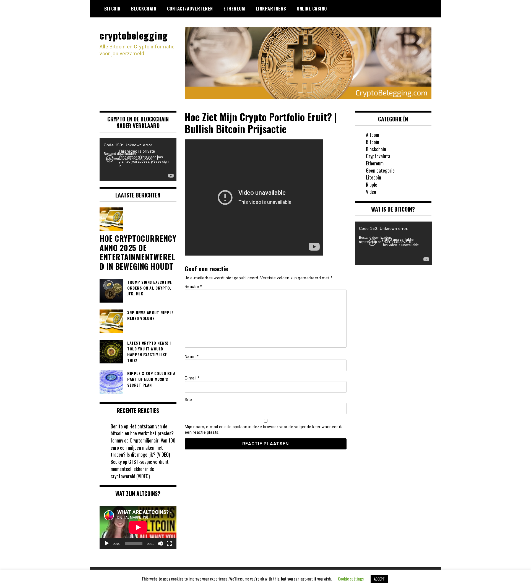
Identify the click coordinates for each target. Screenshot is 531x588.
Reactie (193, 286)
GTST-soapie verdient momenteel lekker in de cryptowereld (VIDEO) (140, 468)
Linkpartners (271, 8)
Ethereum (234, 8)
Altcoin (372, 134)
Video (371, 191)
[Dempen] (160, 543)
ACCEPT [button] (379, 579)
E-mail (192, 378)
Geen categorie (380, 170)
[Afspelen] (107, 543)
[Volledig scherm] (169, 543)
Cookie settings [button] (351, 579)
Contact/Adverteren (190, 8)
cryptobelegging (134, 35)
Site (188, 399)
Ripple (371, 184)
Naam (192, 356)
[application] (138, 159)
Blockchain (143, 8)
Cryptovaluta (378, 156)
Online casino (312, 8)
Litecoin (373, 177)
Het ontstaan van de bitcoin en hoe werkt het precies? (142, 430)
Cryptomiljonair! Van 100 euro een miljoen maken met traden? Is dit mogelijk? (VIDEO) (143, 447)
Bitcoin (112, 8)
